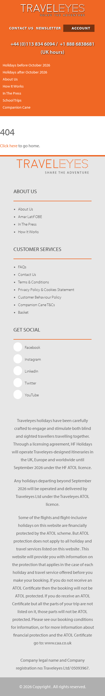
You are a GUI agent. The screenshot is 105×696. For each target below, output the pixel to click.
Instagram (33, 359)
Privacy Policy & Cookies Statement (46, 289)
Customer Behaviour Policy (39, 297)
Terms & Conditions (33, 282)
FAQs (22, 266)
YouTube (32, 394)
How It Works (13, 86)
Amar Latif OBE (30, 216)
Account (80, 28)
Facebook (32, 347)
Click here (9, 145)
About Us (10, 79)
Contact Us (27, 274)
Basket (23, 312)
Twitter (30, 383)
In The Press (12, 93)
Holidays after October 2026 (25, 72)
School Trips (12, 100)
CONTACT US (21, 28)
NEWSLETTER (48, 28)
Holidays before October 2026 (26, 65)
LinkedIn (31, 371)
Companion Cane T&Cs (36, 304)
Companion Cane (16, 107)
